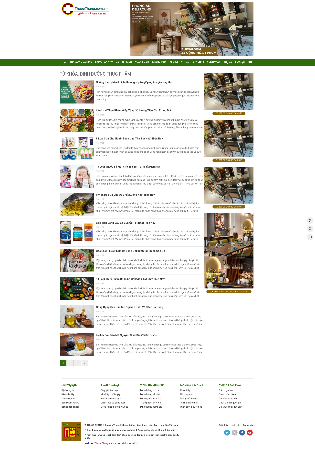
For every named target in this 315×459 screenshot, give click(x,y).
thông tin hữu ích (81, 62)
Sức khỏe (198, 62)
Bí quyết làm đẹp (109, 390)
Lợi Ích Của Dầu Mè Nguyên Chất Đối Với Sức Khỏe (126, 335)
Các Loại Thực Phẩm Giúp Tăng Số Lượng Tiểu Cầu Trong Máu (134, 110)
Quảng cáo (247, 425)
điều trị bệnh (124, 62)
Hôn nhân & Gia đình (111, 398)
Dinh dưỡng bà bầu (150, 394)
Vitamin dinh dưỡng (152, 385)
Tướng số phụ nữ (188, 398)
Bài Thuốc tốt (104, 62)
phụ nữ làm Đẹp (110, 385)
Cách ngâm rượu (227, 390)
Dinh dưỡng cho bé (149, 390)
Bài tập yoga (186, 394)
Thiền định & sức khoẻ (191, 406)
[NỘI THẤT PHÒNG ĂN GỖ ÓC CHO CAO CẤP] (228, 250)
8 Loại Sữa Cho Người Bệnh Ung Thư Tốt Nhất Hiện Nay (129, 138)
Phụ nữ (227, 62)
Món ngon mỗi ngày (150, 398)
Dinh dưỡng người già (151, 406)
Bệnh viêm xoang (70, 402)
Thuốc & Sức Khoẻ (230, 385)
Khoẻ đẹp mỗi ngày (110, 394)
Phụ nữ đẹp (185, 390)
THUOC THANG (94, 425)
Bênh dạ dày (68, 394)
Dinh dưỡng (159, 62)
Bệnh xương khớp (70, 406)
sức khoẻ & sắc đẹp (191, 385)
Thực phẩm (142, 62)
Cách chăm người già (230, 402)
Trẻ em (173, 62)
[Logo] (87, 8)
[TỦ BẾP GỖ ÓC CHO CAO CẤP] (228, 91)
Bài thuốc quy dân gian (230, 406)
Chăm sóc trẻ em (228, 394)
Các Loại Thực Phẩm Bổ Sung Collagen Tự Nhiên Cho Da (130, 250)
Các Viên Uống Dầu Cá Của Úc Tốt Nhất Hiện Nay (125, 222)
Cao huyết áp (68, 398)
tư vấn (185, 62)
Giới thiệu (224, 425)
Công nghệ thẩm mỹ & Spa (114, 406)
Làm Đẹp (240, 62)
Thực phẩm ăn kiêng (150, 402)
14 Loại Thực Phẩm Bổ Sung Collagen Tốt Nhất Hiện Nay (130, 279)
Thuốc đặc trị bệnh (228, 398)
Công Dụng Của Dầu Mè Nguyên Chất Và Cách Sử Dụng (129, 307)
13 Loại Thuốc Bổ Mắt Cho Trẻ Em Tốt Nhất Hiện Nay (128, 166)
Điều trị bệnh (69, 385)
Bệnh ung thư (68, 390)
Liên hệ (235, 425)
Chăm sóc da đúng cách (113, 402)
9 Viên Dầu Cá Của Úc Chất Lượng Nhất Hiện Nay (125, 194)
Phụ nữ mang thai (189, 402)
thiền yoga (213, 62)
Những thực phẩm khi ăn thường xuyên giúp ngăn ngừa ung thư (134, 82)
